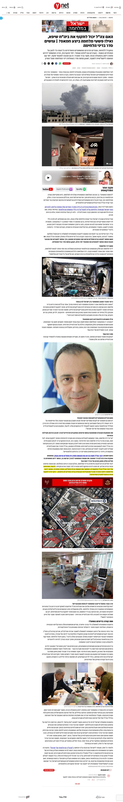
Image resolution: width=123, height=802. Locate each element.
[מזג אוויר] (103, 8)
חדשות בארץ (102, 17)
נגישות (11, 7)
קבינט (78, 68)
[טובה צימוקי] (111, 63)
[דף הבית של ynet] (61, 9)
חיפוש (19, 7)
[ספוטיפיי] (81, 189)
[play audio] (48, 177)
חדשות (111, 17)
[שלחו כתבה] (48, 63)
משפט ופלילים (91, 17)
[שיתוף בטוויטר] (52, 63)
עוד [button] (9, 13)
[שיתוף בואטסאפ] (60, 63)
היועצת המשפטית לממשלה (88, 68)
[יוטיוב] (48, 189)
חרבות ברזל (104, 68)
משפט (98, 68)
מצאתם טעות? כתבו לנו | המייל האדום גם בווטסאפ (100, 766)
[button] (94, 7)
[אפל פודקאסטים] (64, 189)
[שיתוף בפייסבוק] (56, 63)
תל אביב (98, 7)
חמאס (74, 68)
